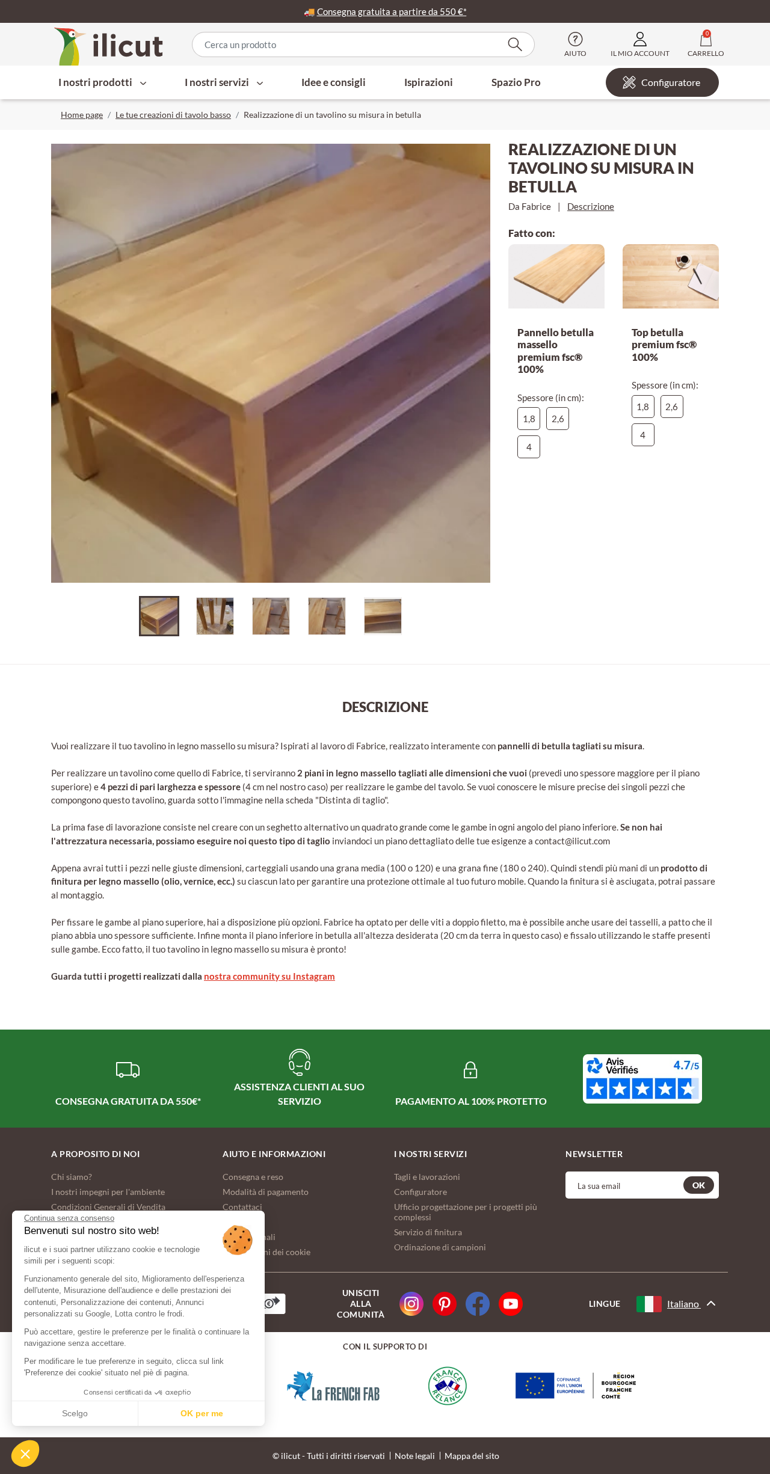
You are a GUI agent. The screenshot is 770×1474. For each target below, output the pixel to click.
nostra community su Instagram (269, 976)
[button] (25, 1453)
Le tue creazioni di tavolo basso (173, 114)
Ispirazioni (428, 82)
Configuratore (670, 82)
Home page (82, 114)
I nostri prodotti (96, 82)
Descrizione (590, 206)
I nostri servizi (218, 82)
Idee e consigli (333, 82)
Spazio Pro (516, 82)
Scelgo (75, 1413)
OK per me (201, 1413)
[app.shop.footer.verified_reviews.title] (642, 1079)
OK (698, 1185)
